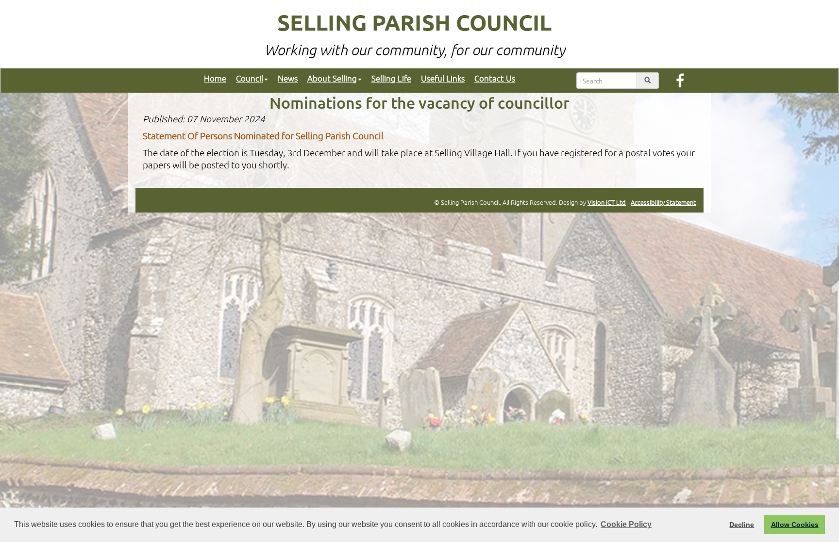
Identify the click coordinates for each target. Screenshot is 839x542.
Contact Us (494, 78)
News (288, 78)
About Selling (332, 78)
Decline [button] (741, 524)
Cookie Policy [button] (626, 524)
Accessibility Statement (663, 202)
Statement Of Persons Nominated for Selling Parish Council (263, 135)
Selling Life (391, 78)
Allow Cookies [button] (795, 524)
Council (249, 78)
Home (215, 78)
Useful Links (443, 78)
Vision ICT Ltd (606, 202)
